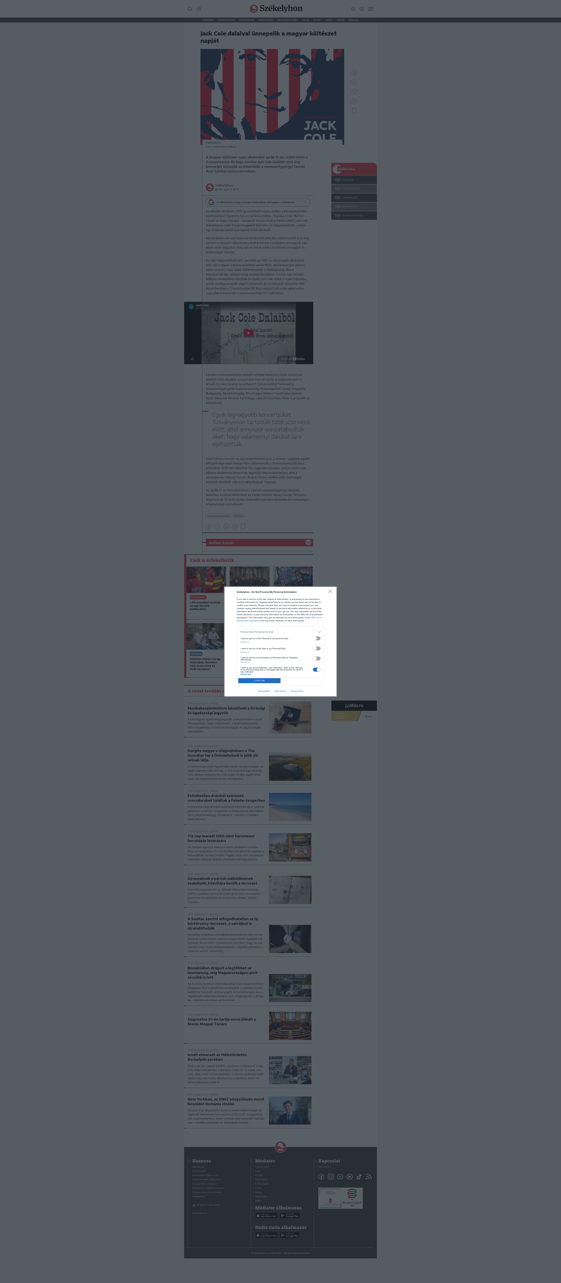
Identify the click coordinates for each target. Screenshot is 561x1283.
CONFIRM (259, 680)
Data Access (280, 691)
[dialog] (280, 642)
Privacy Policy (297, 691)
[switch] (317, 638)
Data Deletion (264, 691)
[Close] (331, 592)
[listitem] (280, 631)
